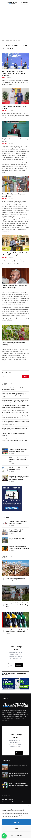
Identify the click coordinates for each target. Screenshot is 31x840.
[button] (28, 806)
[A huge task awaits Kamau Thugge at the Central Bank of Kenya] (15, 276)
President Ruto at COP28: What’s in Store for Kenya (14, 107)
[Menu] (3, 3)
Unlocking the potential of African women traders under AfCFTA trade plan (19, 547)
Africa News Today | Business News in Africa (13, 801)
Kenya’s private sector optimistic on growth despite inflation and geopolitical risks (17, 631)
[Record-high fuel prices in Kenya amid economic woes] (15, 184)
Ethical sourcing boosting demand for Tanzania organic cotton (15, 579)
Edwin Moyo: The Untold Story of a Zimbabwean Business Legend (17, 539)
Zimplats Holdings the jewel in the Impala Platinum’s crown (17, 530)
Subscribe (24, 2)
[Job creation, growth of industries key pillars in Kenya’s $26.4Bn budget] (15, 243)
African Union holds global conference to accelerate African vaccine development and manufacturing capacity (19, 477)
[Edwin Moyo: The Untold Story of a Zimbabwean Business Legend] (5, 540)
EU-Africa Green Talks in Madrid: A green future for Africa (18, 468)
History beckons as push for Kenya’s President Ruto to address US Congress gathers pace (13, 73)
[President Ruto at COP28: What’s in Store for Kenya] (15, 96)
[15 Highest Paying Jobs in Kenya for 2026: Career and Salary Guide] (5, 451)
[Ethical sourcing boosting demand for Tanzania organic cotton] (15, 568)
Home (3, 40)
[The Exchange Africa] (12, 2)
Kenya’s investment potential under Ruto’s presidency (14, 343)
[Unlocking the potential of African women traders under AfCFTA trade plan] (5, 548)
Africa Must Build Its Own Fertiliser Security (13, 433)
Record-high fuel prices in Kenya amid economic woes (13, 195)
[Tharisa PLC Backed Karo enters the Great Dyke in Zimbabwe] (5, 523)
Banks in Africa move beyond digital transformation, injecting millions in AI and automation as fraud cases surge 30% (15, 423)
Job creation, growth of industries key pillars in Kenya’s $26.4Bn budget (15, 254)
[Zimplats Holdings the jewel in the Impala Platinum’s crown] (5, 532)
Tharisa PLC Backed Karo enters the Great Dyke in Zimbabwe (18, 522)
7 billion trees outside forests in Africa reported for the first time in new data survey (18, 459)
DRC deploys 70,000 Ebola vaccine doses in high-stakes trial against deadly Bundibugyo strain (17, 605)
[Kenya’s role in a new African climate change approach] (15, 129)
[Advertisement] (15, 22)
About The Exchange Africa (9, 799)
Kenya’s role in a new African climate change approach (15, 140)
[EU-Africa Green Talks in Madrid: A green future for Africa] (5, 470)
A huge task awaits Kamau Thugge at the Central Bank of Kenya (14, 287)
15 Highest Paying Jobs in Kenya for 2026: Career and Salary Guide (18, 450)
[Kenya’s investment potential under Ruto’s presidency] (15, 332)
